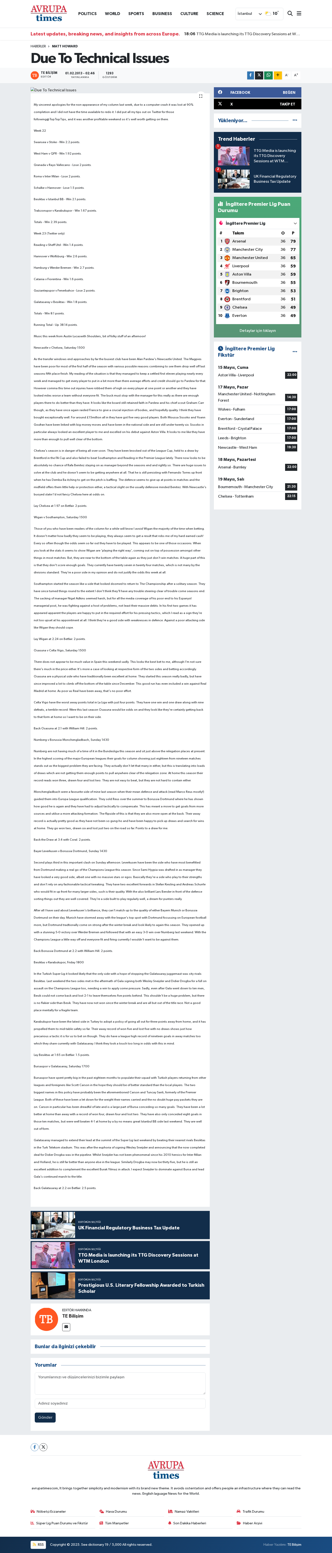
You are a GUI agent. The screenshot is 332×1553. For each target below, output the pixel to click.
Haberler (38, 46)
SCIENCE (215, 14)
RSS (40, 1544)
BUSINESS (162, 14)
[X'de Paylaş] (259, 75)
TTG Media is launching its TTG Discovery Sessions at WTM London (243, 34)
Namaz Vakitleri (187, 1511)
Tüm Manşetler (117, 1523)
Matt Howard (65, 46)
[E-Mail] (66, 1327)
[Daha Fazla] (278, 75)
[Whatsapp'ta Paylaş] (268, 75)
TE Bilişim (72, 1316)
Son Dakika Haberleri (189, 1523)
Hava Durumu (116, 1511)
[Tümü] (295, 121)
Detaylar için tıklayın (258, 331)
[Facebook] (35, 1447)
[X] (43, 1447)
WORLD (112, 14)
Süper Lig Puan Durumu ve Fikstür (62, 1523)
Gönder (45, 1417)
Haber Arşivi (252, 1523)
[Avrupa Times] (49, 14)
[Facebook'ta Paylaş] (250, 75)
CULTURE (189, 14)
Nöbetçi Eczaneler (51, 1511)
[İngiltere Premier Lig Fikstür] (295, 352)
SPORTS (136, 14)
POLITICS (87, 14)
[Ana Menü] (297, 14)
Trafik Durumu (253, 1511)
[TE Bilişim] (46, 1319)
